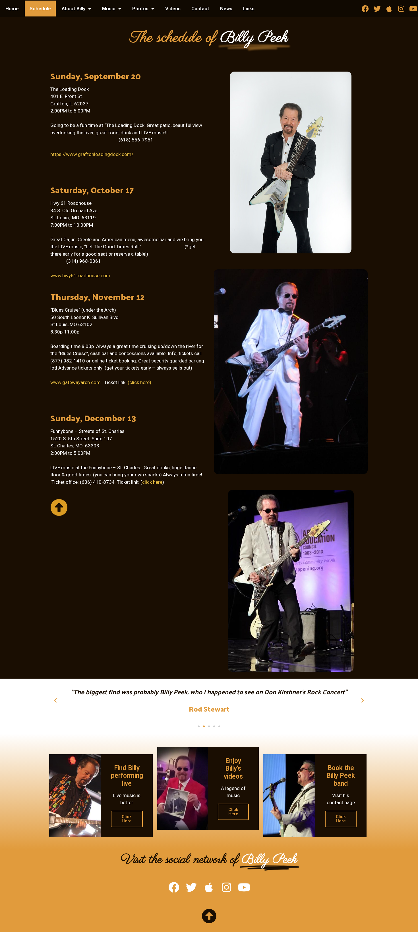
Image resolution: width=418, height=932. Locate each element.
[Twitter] (377, 9)
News (226, 8)
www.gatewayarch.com (75, 382)
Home (12, 8)
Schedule (40, 8)
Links (248, 8)
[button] (55, 700)
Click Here (127, 818)
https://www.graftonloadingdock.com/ (91, 154)
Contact (200, 8)
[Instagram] (401, 9)
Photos (140, 8)
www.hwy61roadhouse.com (80, 275)
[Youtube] (413, 9)
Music (108, 8)
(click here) (139, 382)
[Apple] (389, 9)
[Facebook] (365, 9)
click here (152, 482)
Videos (173, 8)
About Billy (73, 8)
